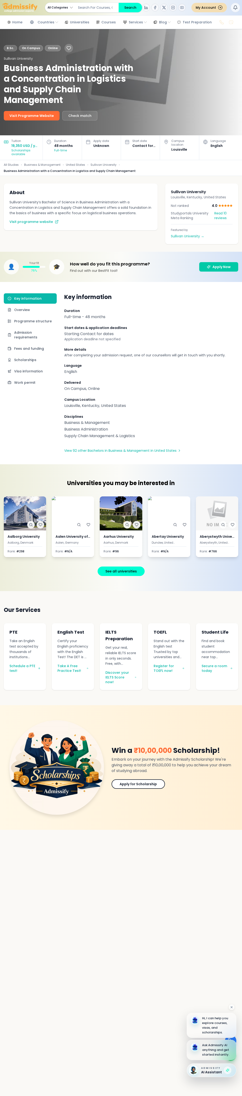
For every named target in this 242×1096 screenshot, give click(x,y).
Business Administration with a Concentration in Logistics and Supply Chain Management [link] (70, 171)
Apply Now (221, 266)
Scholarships (25, 360)
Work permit (24, 382)
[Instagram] (173, 7)
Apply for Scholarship (138, 784)
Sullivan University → (187, 236)
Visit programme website (31, 221)
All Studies (11, 165)
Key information (28, 298)
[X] (164, 7)
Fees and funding (29, 348)
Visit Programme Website (31, 115)
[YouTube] (182, 7)
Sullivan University (104, 165)
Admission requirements (25, 335)
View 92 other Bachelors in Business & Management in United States (120, 450)
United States (75, 165)
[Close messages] (231, 1007)
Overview (22, 309)
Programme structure (33, 321)
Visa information (28, 371)
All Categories (58, 7)
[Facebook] (155, 7)
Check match (79, 115)
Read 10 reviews (220, 215)
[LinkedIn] (146, 7)
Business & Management (42, 165)
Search (130, 7)
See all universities (121, 571)
